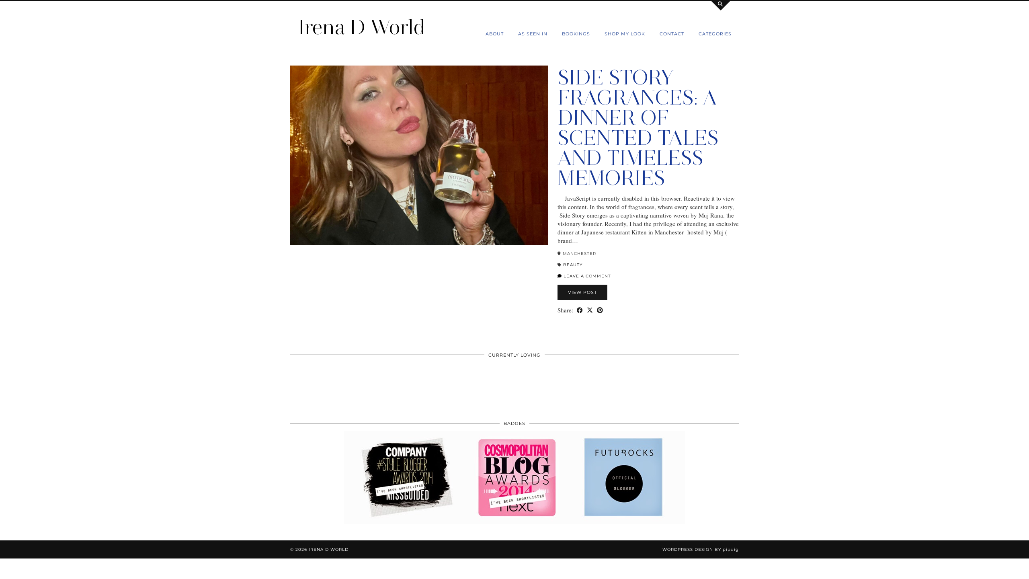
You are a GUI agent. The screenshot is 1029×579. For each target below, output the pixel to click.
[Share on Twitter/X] (590, 310)
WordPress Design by (700, 549)
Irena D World (361, 27)
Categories (715, 34)
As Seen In (532, 34)
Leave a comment (586, 276)
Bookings (576, 34)
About (495, 34)
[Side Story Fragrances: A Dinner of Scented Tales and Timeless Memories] (419, 155)
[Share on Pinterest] (600, 310)
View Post (582, 292)
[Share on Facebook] (580, 310)
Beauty (572, 264)
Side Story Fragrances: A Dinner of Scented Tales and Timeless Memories (638, 127)
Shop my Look (625, 34)
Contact (672, 34)
